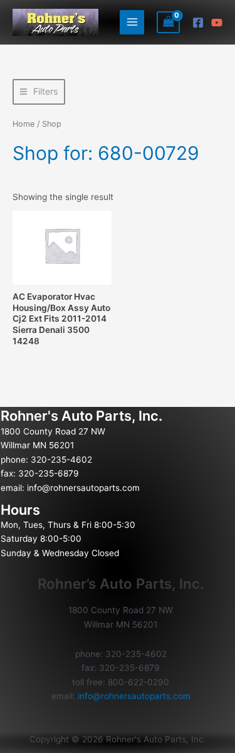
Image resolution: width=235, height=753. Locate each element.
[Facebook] (198, 22)
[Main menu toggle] (132, 22)
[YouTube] (216, 22)
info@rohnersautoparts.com (83, 488)
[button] (39, 92)
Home (23, 124)
